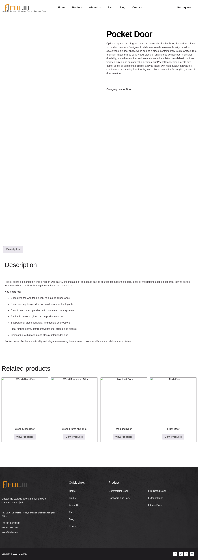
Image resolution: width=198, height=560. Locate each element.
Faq (110, 7)
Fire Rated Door (157, 491)
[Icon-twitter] (181, 554)
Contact (137, 7)
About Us (95, 7)
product (77, 7)
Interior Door (124, 89)
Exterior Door (155, 498)
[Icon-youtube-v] (192, 554)
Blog (122, 7)
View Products (24, 437)
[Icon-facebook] (175, 554)
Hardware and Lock (119, 498)
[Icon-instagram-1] (186, 554)
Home (61, 7)
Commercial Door (118, 491)
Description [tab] (13, 249)
